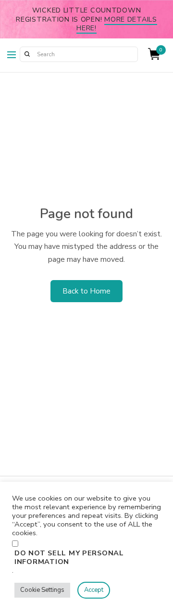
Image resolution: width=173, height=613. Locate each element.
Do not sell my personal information (69, 557)
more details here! (116, 23)
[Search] (27, 54)
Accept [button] (93, 590)
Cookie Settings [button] (42, 590)
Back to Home (86, 291)
